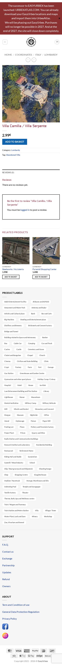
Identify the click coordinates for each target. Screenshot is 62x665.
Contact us (8, 551)
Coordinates (23, 54)
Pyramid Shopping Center (45, 269)
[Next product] (28, 59)
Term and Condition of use (15, 604)
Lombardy (50, 54)
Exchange (7, 558)
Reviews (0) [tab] (8, 172)
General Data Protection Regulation (20, 611)
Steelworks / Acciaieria (13, 269)
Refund (6, 579)
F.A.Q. (5, 544)
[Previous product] (34, 59)
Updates (6, 572)
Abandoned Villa (13, 155)
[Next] (59, 262)
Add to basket (14, 141)
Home (8, 54)
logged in (25, 209)
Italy (38, 54)
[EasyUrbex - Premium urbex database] (31, 42)
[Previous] (2, 262)
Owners (6, 586)
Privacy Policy (9, 618)
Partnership (8, 565)
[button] (5, 42)
